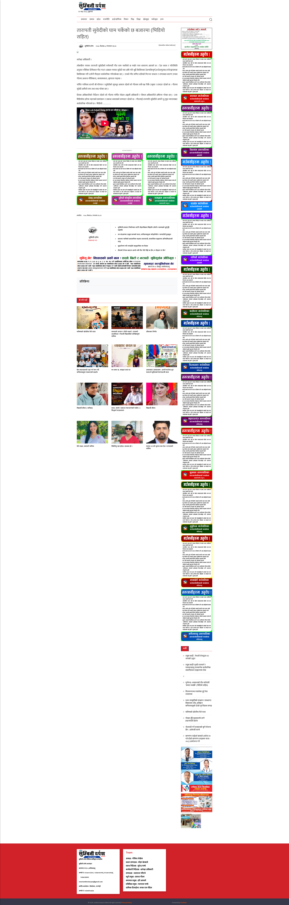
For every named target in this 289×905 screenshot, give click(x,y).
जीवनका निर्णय (151, 331)
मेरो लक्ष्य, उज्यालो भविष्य (85, 446)
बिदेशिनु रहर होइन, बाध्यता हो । (122, 446)
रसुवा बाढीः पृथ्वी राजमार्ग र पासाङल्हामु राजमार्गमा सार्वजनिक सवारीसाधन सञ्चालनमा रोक (198, 667)
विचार (126, 19)
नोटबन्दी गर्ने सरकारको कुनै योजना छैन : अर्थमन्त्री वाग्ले (198, 728)
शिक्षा (139, 19)
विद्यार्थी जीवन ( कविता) (85, 408)
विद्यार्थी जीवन (150, 408)
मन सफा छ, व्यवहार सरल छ (120, 369)
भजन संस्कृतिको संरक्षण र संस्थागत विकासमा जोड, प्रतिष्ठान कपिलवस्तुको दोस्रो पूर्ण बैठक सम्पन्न (198, 703)
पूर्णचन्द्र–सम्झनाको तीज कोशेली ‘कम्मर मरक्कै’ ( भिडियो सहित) (197, 684)
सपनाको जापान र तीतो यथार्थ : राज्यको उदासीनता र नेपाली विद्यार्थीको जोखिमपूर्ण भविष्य (125, 334)
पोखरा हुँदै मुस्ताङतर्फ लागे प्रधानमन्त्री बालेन (195, 720)
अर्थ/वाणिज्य (116, 19)
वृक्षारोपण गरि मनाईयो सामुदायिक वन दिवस (133, 245)
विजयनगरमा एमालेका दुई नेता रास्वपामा (196, 693)
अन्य (161, 19)
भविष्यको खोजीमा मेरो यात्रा (86, 331)
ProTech (183, 902)
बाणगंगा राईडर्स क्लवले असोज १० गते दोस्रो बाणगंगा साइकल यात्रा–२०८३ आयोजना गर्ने (198, 738)
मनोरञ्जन (154, 19)
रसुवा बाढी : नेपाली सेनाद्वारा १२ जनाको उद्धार (197, 657)
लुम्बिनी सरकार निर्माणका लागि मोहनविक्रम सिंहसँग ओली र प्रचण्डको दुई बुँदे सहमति (143, 229)
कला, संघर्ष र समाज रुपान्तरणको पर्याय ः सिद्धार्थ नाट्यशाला (126, 409)
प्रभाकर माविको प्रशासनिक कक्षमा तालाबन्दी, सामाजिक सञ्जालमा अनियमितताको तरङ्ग (145, 240)
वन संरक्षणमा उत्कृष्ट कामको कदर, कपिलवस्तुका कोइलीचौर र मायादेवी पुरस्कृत (144, 234)
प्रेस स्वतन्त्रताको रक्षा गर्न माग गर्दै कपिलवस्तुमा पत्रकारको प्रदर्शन (88, 371)
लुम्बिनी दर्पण (89, 46)
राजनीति (106, 19)
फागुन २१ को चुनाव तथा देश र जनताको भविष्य (159, 447)
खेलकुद (146, 19)
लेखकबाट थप (93, 240)
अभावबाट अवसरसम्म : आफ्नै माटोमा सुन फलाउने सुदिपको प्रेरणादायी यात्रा (160, 371)
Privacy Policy (127, 902)
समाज (92, 19)
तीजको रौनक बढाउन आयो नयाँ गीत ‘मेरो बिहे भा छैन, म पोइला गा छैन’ (141, 250)
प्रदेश (98, 19)
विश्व (132, 19)
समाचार (84, 19)
